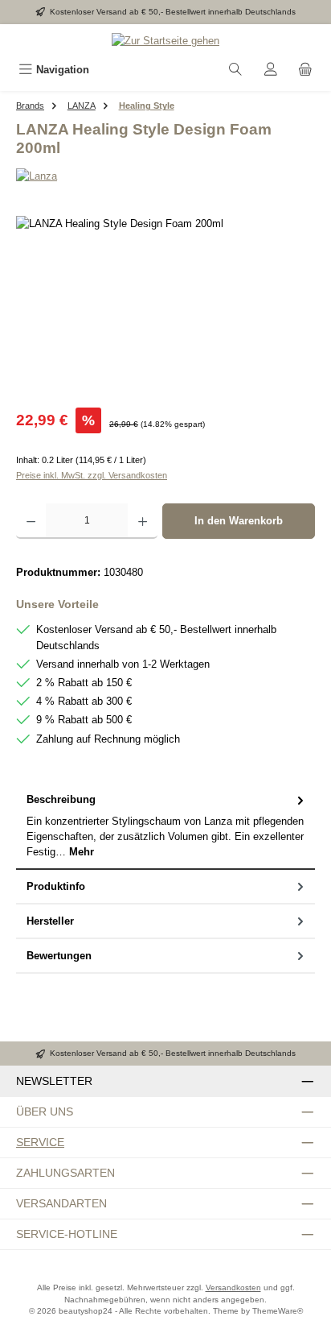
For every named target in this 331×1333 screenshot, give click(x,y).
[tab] (165, 826)
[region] (165, 306)
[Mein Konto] (270, 69)
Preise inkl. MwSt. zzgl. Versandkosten (91, 475)
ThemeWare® (277, 1310)
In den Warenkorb (238, 521)
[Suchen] (235, 69)
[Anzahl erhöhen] (142, 521)
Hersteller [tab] (50, 921)
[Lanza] (165, 176)
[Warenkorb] (305, 69)
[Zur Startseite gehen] (165, 40)
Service (40, 1142)
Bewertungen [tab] (59, 956)
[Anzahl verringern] (31, 521)
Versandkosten (233, 1287)
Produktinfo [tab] (56, 886)
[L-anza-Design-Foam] (165, 306)
